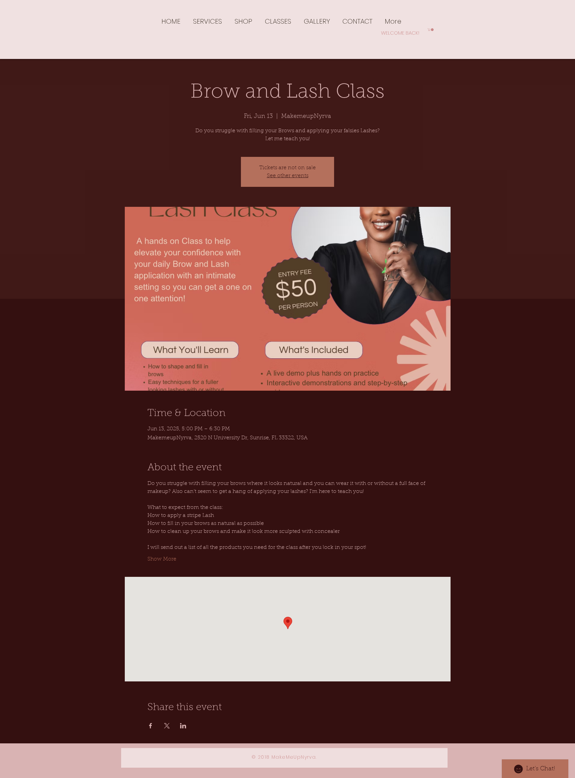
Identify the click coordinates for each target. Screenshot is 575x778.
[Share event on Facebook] (150, 725)
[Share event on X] (167, 725)
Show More (161, 559)
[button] (207, 21)
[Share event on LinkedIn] (183, 725)
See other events (287, 176)
